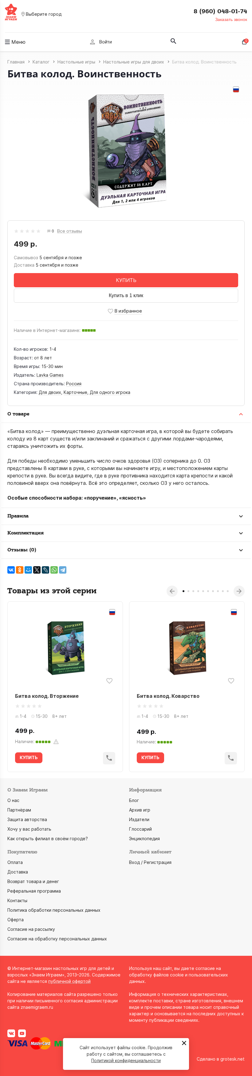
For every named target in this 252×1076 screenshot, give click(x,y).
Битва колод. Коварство (168, 696)
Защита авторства (27, 819)
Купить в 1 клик (126, 295)
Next (239, 591)
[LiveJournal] (45, 570)
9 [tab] (223, 591)
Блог (134, 800)
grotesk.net (232, 1059)
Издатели (139, 819)
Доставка (17, 871)
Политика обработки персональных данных (53, 910)
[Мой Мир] (28, 570)
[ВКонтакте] (11, 570)
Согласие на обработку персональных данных (57, 938)
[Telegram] (62, 570)
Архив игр (139, 809)
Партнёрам (19, 809)
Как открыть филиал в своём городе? (47, 838)
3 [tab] (193, 591)
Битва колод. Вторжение (47, 696)
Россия (73, 383)
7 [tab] (213, 591)
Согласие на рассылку (31, 929)
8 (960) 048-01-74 (220, 11)
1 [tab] (183, 591)
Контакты (17, 900)
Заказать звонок (231, 19)
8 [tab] (218, 591)
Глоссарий (140, 829)
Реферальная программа (34, 891)
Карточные (75, 392)
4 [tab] (198, 591)
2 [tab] (188, 591)
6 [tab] (208, 591)
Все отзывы (69, 231)
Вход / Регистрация (150, 862)
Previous (172, 591)
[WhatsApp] (54, 570)
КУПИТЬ (126, 280)
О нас (13, 800)
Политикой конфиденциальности (126, 1060)
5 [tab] (203, 591)
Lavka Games (50, 375)
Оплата (15, 862)
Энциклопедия (144, 838)
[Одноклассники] (19, 570)
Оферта (15, 919)
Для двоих (50, 392)
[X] (37, 570)
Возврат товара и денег (33, 881)
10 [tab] (228, 591)
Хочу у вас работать (29, 829)
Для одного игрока (110, 392)
